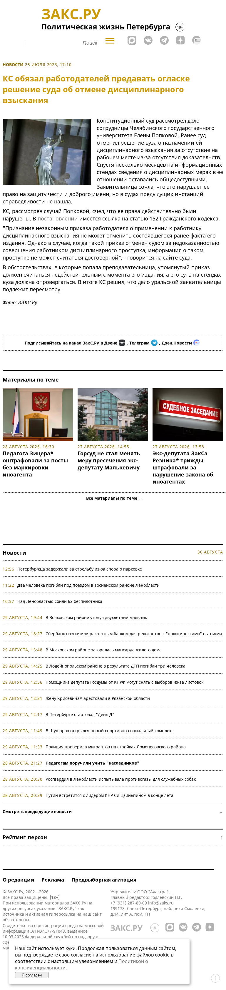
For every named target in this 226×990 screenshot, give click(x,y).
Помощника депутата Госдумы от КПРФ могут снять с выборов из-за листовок (124, 682)
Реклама (52, 879)
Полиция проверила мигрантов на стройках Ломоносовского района (116, 747)
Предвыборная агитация (103, 879)
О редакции (18, 879)
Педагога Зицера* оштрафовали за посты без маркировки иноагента (35, 464)
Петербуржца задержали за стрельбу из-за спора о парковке (79, 569)
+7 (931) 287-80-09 (129, 903)
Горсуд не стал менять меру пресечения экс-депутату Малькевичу (109, 460)
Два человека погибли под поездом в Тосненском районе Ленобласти (88, 585)
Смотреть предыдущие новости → (113, 811)
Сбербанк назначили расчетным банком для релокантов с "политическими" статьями (134, 633)
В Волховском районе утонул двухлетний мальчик (96, 617)
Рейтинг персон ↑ (113, 837)
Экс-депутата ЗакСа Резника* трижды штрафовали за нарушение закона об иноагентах (183, 467)
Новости (13, 64)
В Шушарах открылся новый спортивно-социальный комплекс (109, 730)
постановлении (58, 218)
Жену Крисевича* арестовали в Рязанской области (98, 698)
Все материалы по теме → (114, 498)
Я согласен (32, 975)
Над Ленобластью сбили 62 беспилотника (59, 601)
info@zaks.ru (161, 903)
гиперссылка (62, 914)
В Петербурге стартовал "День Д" (80, 714)
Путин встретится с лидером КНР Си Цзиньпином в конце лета (109, 795)
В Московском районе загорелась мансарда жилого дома (104, 650)
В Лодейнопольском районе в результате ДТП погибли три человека (115, 666)
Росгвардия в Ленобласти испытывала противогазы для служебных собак (121, 779)
